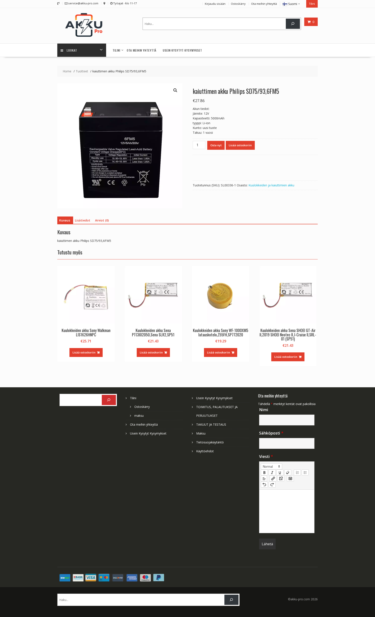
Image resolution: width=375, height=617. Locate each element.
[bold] (264, 472)
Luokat (72, 50)
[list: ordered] (297, 472)
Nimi (263, 409)
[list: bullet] (305, 472)
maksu (139, 416)
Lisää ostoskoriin (240, 145)
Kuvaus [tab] (64, 220)
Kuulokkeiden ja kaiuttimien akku (271, 185)
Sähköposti (271, 433)
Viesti (266, 456)
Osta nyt (216, 145)
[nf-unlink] (280, 478)
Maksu (201, 433)
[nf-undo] (264, 485)
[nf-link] (273, 478)
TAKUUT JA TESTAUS (211, 424)
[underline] (279, 472)
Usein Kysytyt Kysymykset (182, 50)
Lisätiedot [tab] (82, 220)
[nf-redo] (272, 485)
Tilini (312, 4)
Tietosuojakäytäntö (210, 442)
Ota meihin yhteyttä (264, 4)
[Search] (293, 24)
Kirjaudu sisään (215, 4)
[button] (175, 90)
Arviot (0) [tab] (102, 220)
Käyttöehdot (205, 451)
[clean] (287, 472)
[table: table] (290, 478)
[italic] (272, 472)
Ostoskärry (238, 4)
